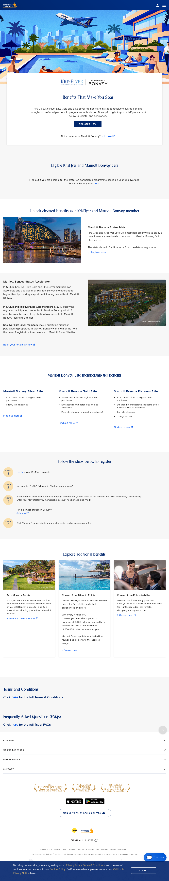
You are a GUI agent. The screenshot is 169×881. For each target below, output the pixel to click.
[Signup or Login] (161, 5)
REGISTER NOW (87, 124)
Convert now (125, 615)
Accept (143, 870)
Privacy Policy (74, 865)
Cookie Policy (57, 869)
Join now (106, 136)
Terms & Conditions (94, 865)
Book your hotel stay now (18, 344)
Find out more (11, 415)
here (96, 183)
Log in (20, 472)
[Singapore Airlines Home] (10, 9)
